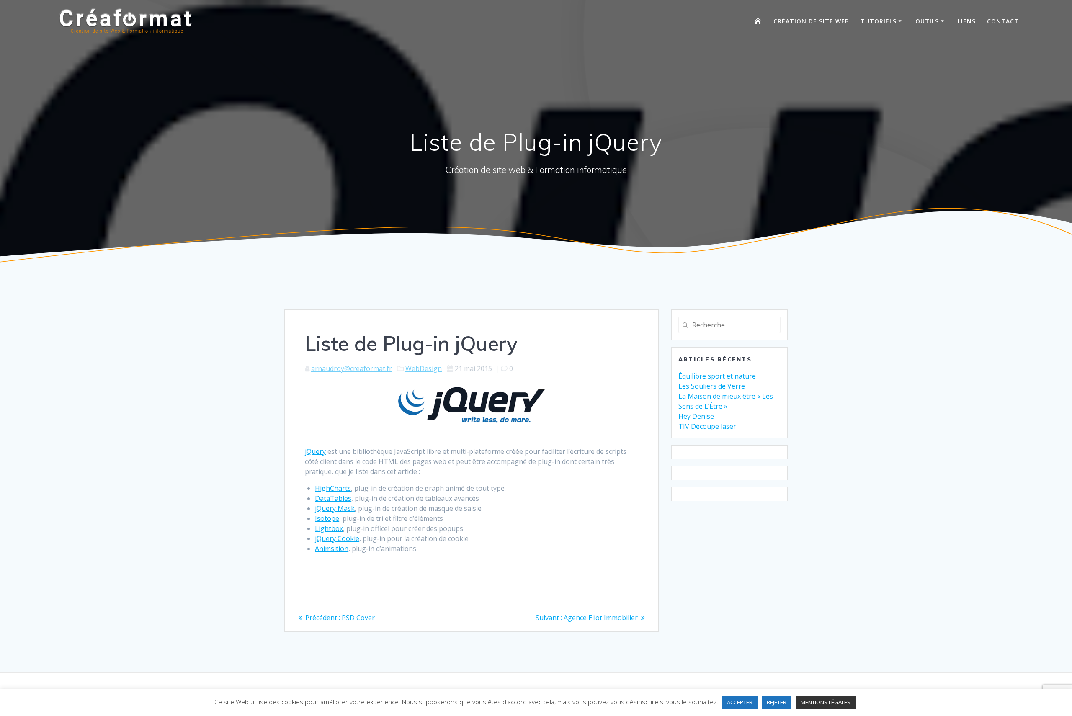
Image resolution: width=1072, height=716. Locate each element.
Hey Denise (696, 416)
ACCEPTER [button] (739, 702)
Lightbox (329, 528)
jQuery (315, 451)
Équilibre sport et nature (717, 376)
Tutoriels (879, 21)
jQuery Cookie (337, 538)
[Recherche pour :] (729, 325)
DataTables (333, 498)
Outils (927, 21)
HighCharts (333, 488)
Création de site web (811, 21)
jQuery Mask (335, 508)
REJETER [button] (776, 702)
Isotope (327, 518)
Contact (1003, 21)
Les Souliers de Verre (711, 386)
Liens (967, 21)
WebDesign (423, 368)
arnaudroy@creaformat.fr (351, 368)
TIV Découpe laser (707, 426)
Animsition (331, 548)
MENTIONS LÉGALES (825, 702)
